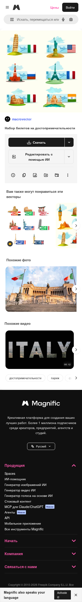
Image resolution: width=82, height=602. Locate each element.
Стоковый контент (18, 501)
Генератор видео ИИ (20, 490)
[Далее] (76, 225)
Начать (11, 540)
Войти (70, 7)
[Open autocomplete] (10, 19)
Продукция (15, 465)
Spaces (10, 473)
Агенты (15, 512)
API (7, 518)
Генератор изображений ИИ (25, 484)
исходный (30, 39)
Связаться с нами (21, 566)
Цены (54, 7)
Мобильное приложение (23, 523)
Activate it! (62, 595)
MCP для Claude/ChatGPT (29, 506)
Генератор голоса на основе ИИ (29, 495)
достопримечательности (25, 378)
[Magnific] (41, 404)
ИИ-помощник (15, 479)
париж (55, 378)
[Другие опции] (67, 175)
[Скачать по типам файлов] (69, 142)
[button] (41, 446)
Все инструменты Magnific (24, 529)
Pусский (41, 446)
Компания (14, 553)
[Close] (76, 595)
